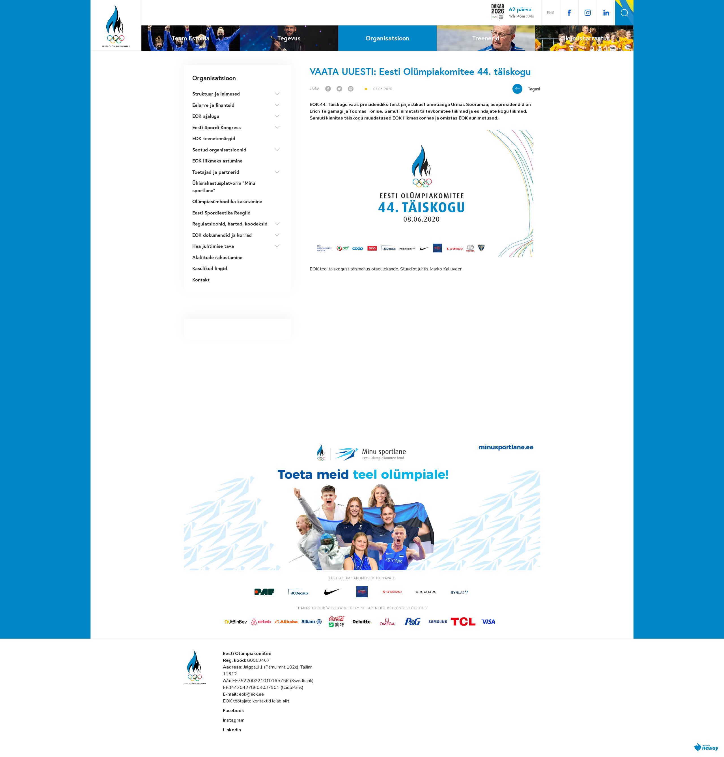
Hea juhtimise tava (213, 246)
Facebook (233, 711)
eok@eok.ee (251, 694)
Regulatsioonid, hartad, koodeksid (230, 223)
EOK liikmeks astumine (217, 160)
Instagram (234, 720)
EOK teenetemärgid (213, 138)
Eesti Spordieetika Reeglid (221, 212)
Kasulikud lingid (209, 268)
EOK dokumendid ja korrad (222, 235)
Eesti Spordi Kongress (216, 127)
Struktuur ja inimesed (216, 93)
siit (286, 701)
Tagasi (534, 89)
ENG (551, 12)
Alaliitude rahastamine (217, 257)
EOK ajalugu (205, 116)
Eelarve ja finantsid (213, 105)
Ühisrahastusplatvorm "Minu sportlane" (223, 187)
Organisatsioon (214, 78)
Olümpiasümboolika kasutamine (227, 201)
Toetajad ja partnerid (215, 172)
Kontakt (201, 279)
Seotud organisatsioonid (219, 149)
